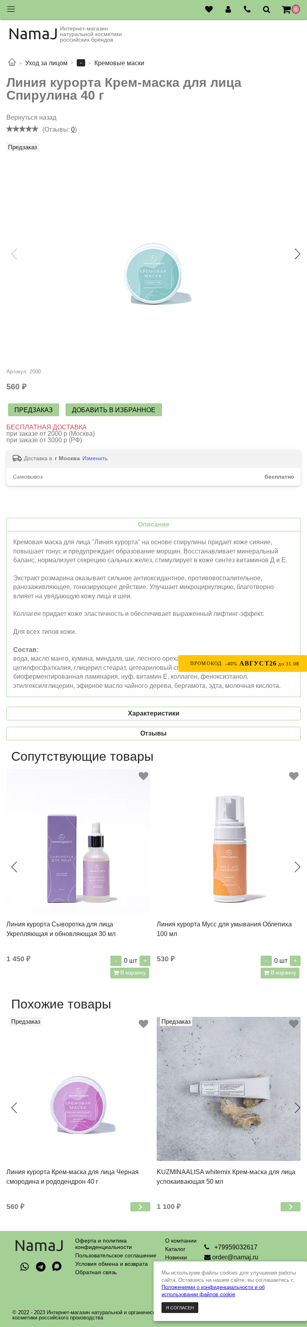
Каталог (175, 1249)
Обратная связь (96, 1272)
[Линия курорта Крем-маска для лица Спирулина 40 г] (153, 256)
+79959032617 (235, 1247)
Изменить (95, 458)
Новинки (176, 1257)
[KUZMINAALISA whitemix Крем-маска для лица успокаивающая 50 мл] (229, 1089)
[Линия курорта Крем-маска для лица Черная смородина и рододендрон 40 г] (78, 1089)
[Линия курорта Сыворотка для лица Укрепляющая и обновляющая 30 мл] (78, 841)
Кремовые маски (119, 63)
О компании (181, 1240)
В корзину (132, 972)
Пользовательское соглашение (115, 1255)
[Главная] (12, 63)
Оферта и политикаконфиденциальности (103, 1243)
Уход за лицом (46, 63)
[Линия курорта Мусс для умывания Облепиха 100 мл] (229, 841)
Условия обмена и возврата (111, 1264)
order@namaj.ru (235, 1257)
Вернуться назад (31, 117)
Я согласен (180, 1307)
